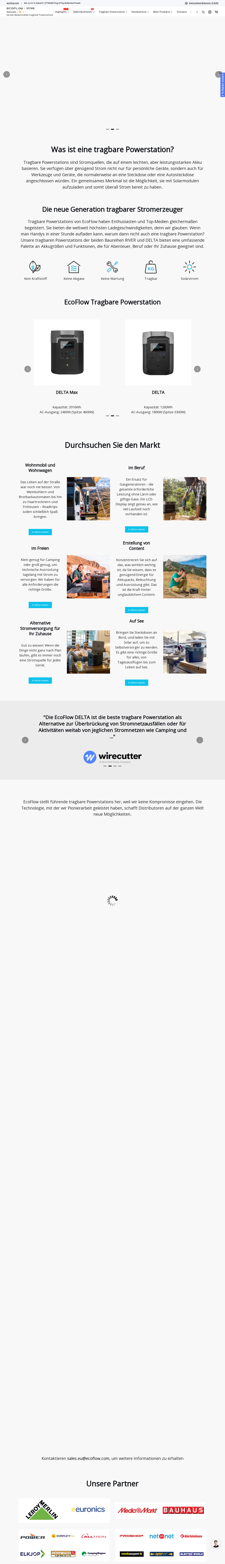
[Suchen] (203, 12)
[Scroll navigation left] (191, 12)
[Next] (218, 74)
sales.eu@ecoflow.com (88, 1458)
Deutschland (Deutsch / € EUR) (203, 3)
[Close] (220, 72)
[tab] (107, 129)
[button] (222, 85)
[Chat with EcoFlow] (216, 1544)
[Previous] (6, 74)
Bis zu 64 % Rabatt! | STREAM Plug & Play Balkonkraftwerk (52, 3)
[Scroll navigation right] (197, 12)
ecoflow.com (13, 3)
